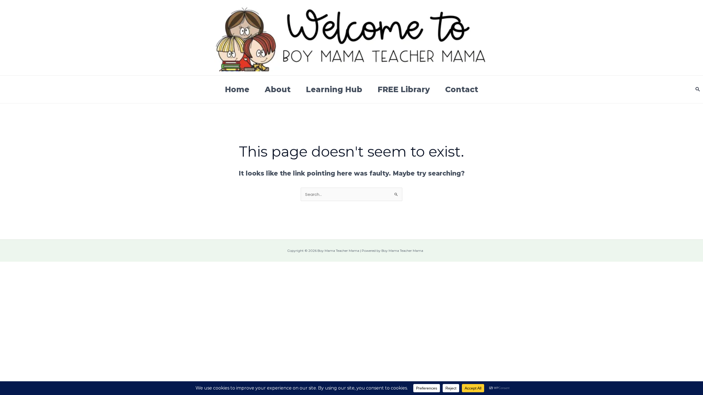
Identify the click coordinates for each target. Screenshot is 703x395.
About (278, 89)
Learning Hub (334, 89)
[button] (697, 89)
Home (237, 89)
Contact (461, 89)
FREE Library (404, 89)
